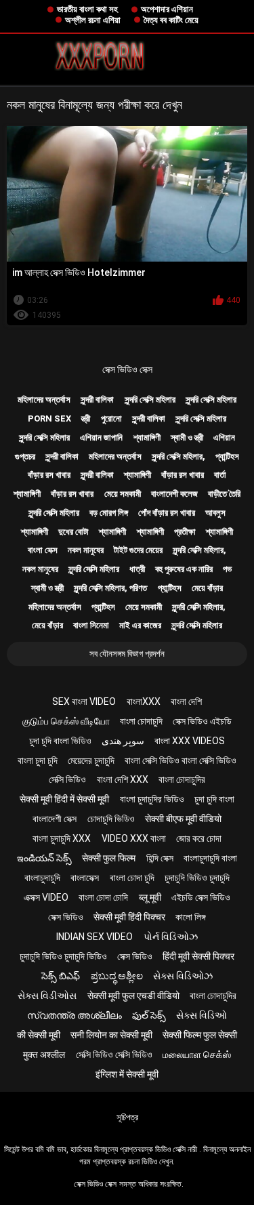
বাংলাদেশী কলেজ (174, 494)
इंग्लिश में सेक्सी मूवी (127, 1074)
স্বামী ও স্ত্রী (187, 437)
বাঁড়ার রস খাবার (49, 475)
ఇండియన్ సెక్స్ (44, 858)
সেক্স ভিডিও (65, 917)
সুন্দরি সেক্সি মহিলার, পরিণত (110, 588)
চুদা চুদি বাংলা (214, 799)
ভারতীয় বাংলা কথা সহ (87, 9)
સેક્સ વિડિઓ (201, 1015)
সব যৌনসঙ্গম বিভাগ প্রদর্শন (127, 654)
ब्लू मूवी (150, 897)
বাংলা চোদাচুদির (181, 779)
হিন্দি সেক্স (159, 858)
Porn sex (49, 418)
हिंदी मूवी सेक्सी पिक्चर (198, 956)
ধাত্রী (137, 569)
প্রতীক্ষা (185, 532)
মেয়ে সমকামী (122, 494)
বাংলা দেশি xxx (122, 779)
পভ (227, 569)
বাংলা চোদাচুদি (141, 721)
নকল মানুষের (86, 550)
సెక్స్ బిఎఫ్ (60, 976)
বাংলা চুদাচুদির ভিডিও (152, 799)
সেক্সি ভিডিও (67, 779)
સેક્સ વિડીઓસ (47, 995)
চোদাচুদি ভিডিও (111, 818)
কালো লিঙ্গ (190, 917)
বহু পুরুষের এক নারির (184, 569)
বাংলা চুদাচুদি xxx (62, 838)
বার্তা (220, 475)
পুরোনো (111, 418)
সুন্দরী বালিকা (97, 399)
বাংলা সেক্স (43, 550)
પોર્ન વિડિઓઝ (171, 936)
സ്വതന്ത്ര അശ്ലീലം (74, 1015)
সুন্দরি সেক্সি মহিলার (150, 399)
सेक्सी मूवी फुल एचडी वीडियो (133, 995)
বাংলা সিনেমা (91, 625)
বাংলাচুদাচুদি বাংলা (210, 858)
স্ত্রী (85, 418)
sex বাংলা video (84, 701)
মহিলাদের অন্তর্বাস (44, 399)
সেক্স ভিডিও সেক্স (127, 369)
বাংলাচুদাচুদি (42, 877)
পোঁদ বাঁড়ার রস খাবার (166, 513)
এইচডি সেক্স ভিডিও (200, 897)
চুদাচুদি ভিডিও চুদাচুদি (197, 877)
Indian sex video (94, 936)
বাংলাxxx (144, 701)
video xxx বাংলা (134, 838)
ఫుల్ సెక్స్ (149, 1015)
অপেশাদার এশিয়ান (167, 9)
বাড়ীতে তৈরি (224, 494)
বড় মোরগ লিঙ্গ (108, 513)
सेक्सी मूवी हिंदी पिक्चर (129, 917)
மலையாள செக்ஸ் (197, 1054)
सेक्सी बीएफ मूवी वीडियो (183, 818)
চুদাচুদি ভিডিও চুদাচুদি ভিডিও (63, 956)
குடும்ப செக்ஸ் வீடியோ (66, 721)
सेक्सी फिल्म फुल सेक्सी (200, 1034)
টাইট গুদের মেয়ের (138, 550)
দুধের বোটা (73, 532)
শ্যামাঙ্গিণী (147, 437)
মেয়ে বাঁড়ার (207, 588)
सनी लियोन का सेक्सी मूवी (111, 1034)
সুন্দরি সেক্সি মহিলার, (178, 456)
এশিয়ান (224, 437)
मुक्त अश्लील (44, 1054)
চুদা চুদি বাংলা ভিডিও (60, 740)
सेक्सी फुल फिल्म (108, 858)
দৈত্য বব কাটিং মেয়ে (171, 20)
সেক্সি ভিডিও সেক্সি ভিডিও (114, 1054)
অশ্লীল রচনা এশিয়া (93, 20)
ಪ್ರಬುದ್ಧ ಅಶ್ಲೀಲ (117, 976)
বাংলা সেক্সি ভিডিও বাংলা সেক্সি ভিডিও (180, 760)
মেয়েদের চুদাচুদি (91, 760)
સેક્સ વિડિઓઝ (183, 976)
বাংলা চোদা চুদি (132, 877)
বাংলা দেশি (186, 701)
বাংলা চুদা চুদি (38, 760)
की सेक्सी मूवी (38, 1034)
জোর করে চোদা (198, 838)
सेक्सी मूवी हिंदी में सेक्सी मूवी (64, 799)
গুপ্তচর (25, 456)
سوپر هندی (123, 740)
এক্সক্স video (46, 897)
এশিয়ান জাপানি (101, 437)
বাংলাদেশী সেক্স (55, 818)
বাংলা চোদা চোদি (103, 897)
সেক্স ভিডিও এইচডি (202, 721)
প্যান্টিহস (227, 456)
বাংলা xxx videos (189, 740)
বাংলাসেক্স (84, 877)
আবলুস (215, 513)
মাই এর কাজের (140, 625)
